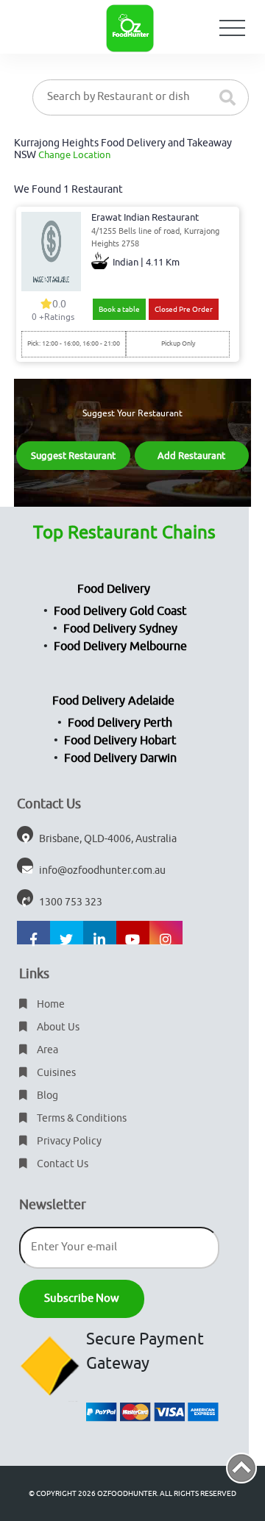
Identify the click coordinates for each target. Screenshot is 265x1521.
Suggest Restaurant (73, 455)
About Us (57, 1027)
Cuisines (55, 1072)
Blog (46, 1095)
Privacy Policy (68, 1141)
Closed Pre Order (184, 309)
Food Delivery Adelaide (113, 701)
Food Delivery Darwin (120, 758)
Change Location (74, 155)
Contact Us (61, 1164)
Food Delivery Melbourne (120, 646)
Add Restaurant (191, 455)
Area (46, 1050)
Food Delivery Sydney (120, 628)
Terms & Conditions (81, 1118)
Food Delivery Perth (120, 723)
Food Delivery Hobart (120, 740)
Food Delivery (113, 589)
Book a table (119, 309)
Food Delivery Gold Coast (120, 611)
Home (50, 1004)
